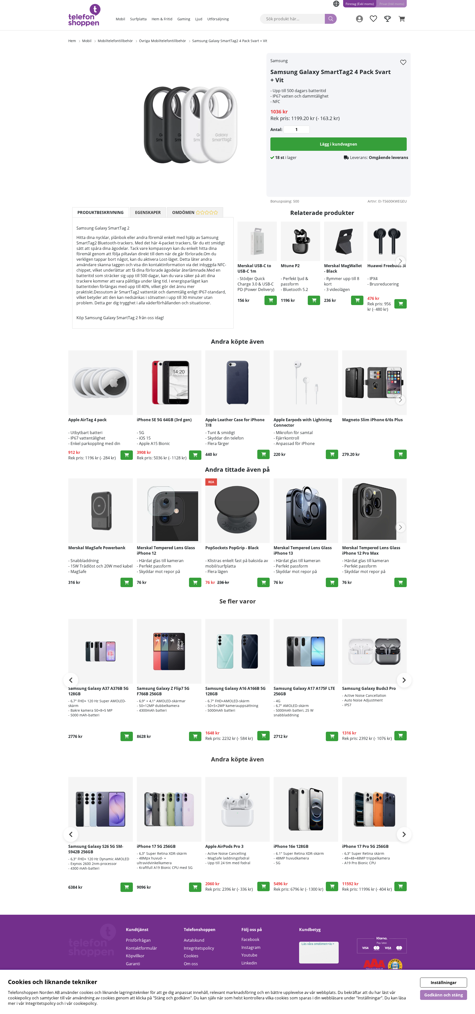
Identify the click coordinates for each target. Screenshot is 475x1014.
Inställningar (443, 982)
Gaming (183, 19)
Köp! (400, 304)
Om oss (191, 963)
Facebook (250, 939)
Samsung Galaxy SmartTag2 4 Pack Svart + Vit (229, 40)
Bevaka (263, 735)
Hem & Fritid (162, 19)
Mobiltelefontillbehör (115, 40)
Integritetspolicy (199, 948)
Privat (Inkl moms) (392, 4)
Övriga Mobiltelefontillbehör (162, 40)
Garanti (133, 963)
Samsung (279, 60)
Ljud (198, 19)
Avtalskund (194, 940)
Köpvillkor (135, 956)
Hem (72, 40)
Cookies (191, 956)
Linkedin (249, 963)
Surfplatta (138, 19)
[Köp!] (270, 300)
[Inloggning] (359, 19)
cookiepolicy (84, 1003)
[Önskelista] (373, 19)
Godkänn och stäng (443, 995)
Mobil (120, 19)
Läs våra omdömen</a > (318, 944)
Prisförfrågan (138, 940)
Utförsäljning (218, 19)
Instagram (251, 947)
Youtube (249, 955)
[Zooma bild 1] (190, 125)
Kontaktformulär (141, 948)
